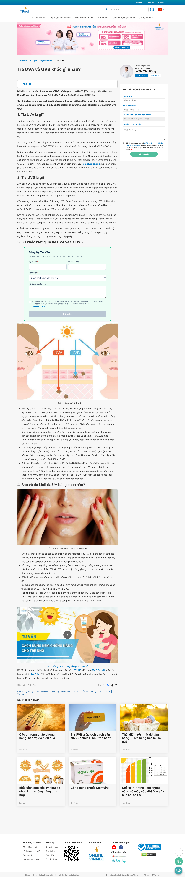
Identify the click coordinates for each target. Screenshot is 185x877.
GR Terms (155, 875)
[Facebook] (108, 685)
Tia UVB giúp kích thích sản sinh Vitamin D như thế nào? (91, 736)
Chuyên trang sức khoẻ (124, 17)
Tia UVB (44, 691)
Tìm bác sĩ (140, 3)
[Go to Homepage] (25, 9)
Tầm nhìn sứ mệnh (31, 847)
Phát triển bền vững (84, 17)
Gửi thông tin (143, 154)
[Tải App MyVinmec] (71, 853)
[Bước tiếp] (119, 861)
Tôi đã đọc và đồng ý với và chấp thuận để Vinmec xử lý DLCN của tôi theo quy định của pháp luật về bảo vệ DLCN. (145, 146)
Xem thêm (23, 750)
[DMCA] (148, 854)
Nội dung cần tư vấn (37, 284)
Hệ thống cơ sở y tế (31, 851)
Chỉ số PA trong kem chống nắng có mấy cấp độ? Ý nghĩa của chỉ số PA (143, 791)
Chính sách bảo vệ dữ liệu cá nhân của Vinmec (122, 875)
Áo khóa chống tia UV (92, 691)
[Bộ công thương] (149, 847)
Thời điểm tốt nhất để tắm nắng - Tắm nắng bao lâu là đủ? (141, 738)
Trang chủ (22, 60)
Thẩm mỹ (60, 60)
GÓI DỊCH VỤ (98, 670)
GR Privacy (145, 875)
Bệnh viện (33, 273)
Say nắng (55, 691)
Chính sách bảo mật (40, 307)
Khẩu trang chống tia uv (28, 691)
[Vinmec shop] (96, 853)
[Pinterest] (116, 685)
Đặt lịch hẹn (51, 859)
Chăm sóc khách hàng (155, 3)
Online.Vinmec (146, 17)
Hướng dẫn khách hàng (60, 17)
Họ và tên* (128, 96)
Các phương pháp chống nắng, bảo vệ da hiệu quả (37, 736)
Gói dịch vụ (51, 851)
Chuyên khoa (38, 17)
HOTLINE (76, 670)
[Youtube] (114, 847)
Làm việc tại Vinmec (31, 859)
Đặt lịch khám (141, 75)
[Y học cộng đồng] (119, 856)
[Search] (106, 9)
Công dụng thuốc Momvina (90, 788)
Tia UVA (21, 694)
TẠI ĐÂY (35, 674)
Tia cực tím (66, 691)
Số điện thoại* (129, 105)
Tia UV (107, 691)
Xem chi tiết (155, 75)
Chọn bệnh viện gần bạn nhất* (137, 115)
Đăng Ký (67, 314)
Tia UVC (77, 691)
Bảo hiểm (50, 855)
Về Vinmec (103, 17)
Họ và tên (33, 262)
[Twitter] (112, 685)
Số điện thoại (74, 262)
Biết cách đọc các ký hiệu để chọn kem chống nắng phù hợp (39, 791)
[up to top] (179, 852)
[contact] (179, 861)
